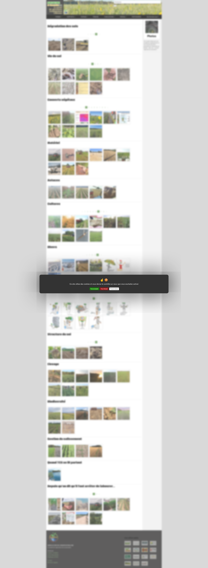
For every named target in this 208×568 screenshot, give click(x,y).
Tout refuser (104, 289)
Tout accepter (94, 289)
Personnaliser (114, 289)
